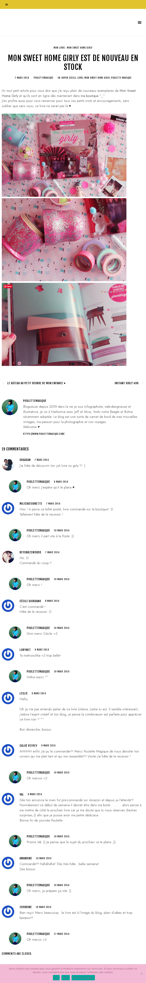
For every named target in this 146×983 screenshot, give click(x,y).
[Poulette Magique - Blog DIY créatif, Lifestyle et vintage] (39, 22)
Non (65, 977)
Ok (56, 977)
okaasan (25, 460)
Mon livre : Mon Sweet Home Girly (73, 47)
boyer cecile (69, 77)
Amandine (26, 858)
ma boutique (89, 95)
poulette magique (121, 77)
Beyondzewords (30, 552)
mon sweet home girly (97, 77)
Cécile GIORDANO (30, 601)
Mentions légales (83, 977)
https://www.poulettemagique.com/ (43, 433)
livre (80, 77)
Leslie (24, 693)
